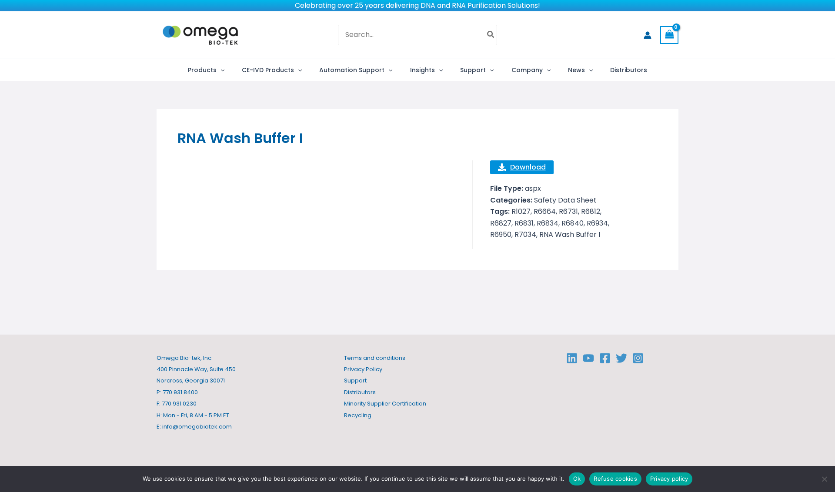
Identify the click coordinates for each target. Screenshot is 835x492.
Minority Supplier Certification (385, 403)
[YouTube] (588, 358)
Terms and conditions (374, 358)
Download (528, 167)
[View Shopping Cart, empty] (669, 35)
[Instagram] (638, 358)
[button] (220, 69)
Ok (577, 478)
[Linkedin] (572, 358)
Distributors (360, 392)
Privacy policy (669, 478)
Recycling (357, 415)
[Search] (491, 35)
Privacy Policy (363, 369)
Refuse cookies (615, 478)
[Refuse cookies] (824, 479)
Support (355, 380)
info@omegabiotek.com (197, 426)
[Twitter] (621, 358)
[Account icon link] (647, 35)
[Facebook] (605, 358)
